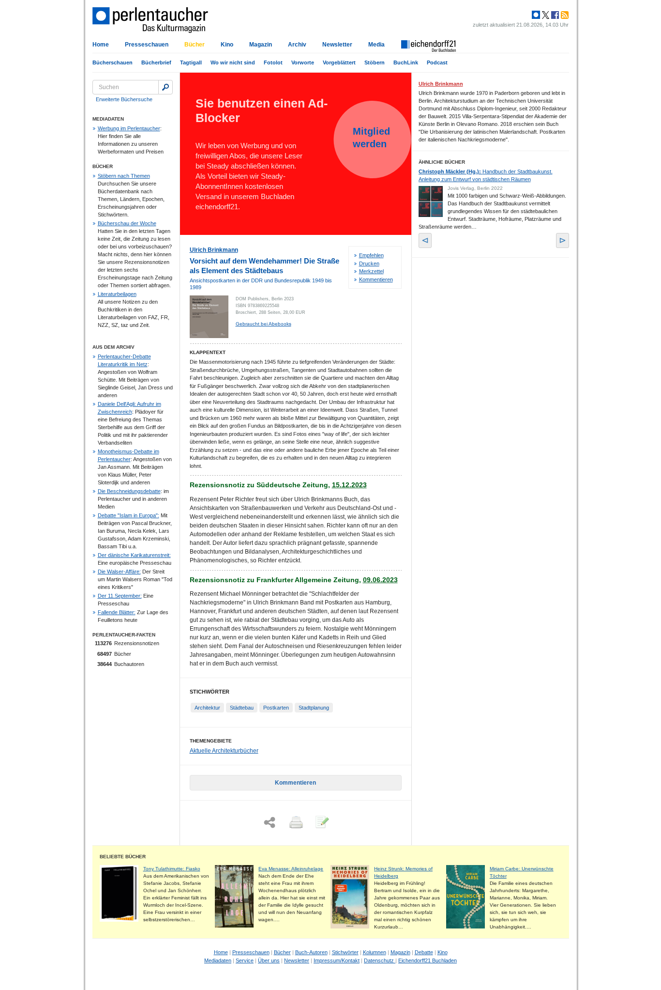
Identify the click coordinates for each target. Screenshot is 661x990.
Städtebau (242, 708)
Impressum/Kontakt (337, 960)
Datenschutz (379, 960)
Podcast (437, 62)
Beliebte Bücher (123, 856)
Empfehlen (371, 255)
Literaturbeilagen (117, 294)
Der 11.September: (120, 596)
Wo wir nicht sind (232, 62)
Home (100, 44)
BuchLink (405, 62)
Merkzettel (371, 271)
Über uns (269, 960)
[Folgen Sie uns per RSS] (564, 15)
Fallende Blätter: (116, 612)
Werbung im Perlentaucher (129, 128)
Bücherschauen (112, 62)
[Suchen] (165, 87)
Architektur (207, 708)
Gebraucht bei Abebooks (263, 323)
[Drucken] (295, 822)
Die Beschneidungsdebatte (129, 491)
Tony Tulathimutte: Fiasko (171, 868)
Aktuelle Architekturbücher (224, 750)
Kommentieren (376, 279)
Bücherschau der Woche (127, 223)
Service (245, 960)
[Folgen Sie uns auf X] (545, 15)
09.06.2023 (380, 580)
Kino (227, 44)
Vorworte (302, 62)
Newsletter (337, 44)
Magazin (260, 44)
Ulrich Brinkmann (214, 250)
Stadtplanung (314, 708)
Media (376, 44)
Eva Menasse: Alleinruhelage (290, 868)
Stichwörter (345, 952)
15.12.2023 (349, 485)
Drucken (369, 263)
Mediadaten (217, 960)
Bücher (194, 44)
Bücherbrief (156, 62)
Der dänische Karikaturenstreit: (134, 555)
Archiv (297, 44)
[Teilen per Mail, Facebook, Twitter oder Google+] (269, 822)
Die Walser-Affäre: (119, 571)
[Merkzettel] (321, 822)
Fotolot (273, 62)
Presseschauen (146, 44)
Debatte (424, 952)
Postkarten (276, 708)
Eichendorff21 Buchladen (427, 960)
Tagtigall (191, 62)
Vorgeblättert (339, 62)
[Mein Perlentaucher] (536, 15)
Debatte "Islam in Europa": (128, 515)
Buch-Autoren (311, 952)
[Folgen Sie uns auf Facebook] (554, 15)
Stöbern (374, 62)
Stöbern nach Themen (124, 176)
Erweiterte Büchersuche (124, 99)
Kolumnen (374, 952)
